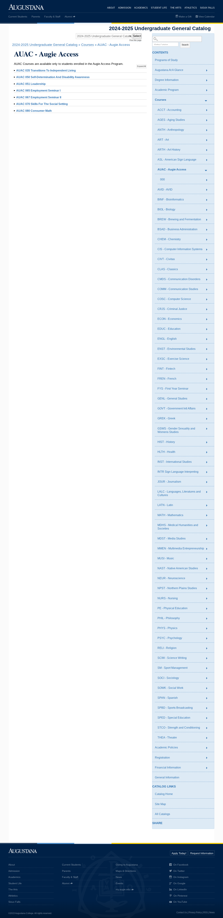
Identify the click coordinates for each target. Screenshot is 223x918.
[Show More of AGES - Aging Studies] (208, 120)
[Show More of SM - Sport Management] (208, 668)
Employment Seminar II (38, 97)
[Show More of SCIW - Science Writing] (208, 658)
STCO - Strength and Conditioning (178, 727)
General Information (167, 777)
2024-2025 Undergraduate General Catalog (45, 45)
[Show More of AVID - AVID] (208, 190)
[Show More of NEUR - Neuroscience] (208, 578)
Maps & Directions (126, 871)
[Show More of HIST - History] (208, 442)
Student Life (159, 7)
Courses (160, 99)
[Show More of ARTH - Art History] (208, 150)
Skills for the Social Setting (42, 103)
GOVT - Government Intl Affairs (176, 408)
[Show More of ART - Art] (208, 140)
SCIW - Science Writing (172, 657)
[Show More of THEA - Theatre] (208, 738)
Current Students (17, 16)
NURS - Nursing (167, 598)
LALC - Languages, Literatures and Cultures (179, 493)
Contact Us (181, 912)
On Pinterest (180, 895)
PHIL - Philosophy (168, 618)
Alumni (68, 16)
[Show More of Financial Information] (208, 767)
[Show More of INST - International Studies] (208, 462)
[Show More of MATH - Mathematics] (208, 515)
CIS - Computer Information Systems (179, 249)
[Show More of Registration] (208, 758)
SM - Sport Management (172, 667)
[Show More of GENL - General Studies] (208, 399)
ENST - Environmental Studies (176, 348)
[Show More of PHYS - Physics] (208, 628)
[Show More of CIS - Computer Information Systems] (208, 249)
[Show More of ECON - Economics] (208, 319)
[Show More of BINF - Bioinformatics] (208, 199)
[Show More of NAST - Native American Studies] (208, 568)
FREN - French (166, 378)
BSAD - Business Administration (177, 229)
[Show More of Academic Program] (208, 90)
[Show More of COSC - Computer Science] (208, 299)
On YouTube (180, 901)
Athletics (190, 7)
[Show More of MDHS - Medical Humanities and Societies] (208, 525)
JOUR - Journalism (169, 481)
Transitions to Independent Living (46, 70)
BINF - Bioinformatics (170, 199)
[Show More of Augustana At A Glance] (208, 70)
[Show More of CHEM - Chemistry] (208, 239)
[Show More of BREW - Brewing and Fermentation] (208, 219)
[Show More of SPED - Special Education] (208, 718)
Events (119, 883)
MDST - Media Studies (171, 538)
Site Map (160, 804)
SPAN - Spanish (167, 697)
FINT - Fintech (166, 368)
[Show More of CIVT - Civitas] (208, 259)
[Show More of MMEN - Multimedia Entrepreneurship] (208, 548)
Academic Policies (166, 747)
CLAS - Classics (167, 269)
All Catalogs (162, 814)
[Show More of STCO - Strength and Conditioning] (208, 728)
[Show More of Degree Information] (208, 80)
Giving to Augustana (127, 864)
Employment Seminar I (38, 90)
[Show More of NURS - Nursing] (208, 598)
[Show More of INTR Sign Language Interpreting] (208, 472)
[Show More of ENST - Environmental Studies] (208, 349)
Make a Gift (185, 16)
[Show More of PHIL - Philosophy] (208, 618)
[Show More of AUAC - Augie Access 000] (206, 170)
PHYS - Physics (167, 628)
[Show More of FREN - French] (208, 379)
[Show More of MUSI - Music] (208, 558)
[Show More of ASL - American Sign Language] (208, 160)
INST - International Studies (174, 461)
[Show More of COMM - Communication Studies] (208, 289)
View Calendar (207, 16)
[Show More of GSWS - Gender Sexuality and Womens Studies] (208, 428)
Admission (124, 7)
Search (185, 45)
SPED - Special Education (173, 717)
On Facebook (180, 864)
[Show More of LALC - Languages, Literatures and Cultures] (208, 492)
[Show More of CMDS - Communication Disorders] (208, 279)
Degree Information (167, 79)
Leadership (31, 83)
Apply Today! (179, 853)
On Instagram (181, 877)
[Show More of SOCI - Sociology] (208, 678)
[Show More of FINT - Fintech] (208, 369)
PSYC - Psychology (169, 638)
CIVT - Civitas (166, 259)
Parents (36, 16)
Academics (141, 7)
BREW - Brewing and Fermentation (179, 219)
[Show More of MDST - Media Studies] (208, 538)
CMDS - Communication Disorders (178, 279)
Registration (162, 757)
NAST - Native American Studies (177, 568)
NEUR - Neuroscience (171, 578)
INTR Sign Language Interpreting (177, 471)
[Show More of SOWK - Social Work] (208, 688)
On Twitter (179, 871)
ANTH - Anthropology (170, 129)
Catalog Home (164, 794)
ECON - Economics (169, 318)
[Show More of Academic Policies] (208, 748)
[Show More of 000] (208, 180)
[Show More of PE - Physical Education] (208, 608)
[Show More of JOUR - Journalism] (208, 482)
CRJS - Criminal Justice (172, 308)
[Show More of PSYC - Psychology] (208, 638)
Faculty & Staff (52, 16)
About (111, 7)
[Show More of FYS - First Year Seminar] (208, 389)
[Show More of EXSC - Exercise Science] (208, 359)
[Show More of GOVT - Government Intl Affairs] (208, 409)
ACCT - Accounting (169, 109)
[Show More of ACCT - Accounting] (208, 110)
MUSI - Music (165, 558)
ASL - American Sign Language (176, 159)
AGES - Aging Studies (171, 119)
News (119, 877)
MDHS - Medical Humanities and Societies (177, 527)
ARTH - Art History (168, 149)
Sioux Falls (207, 7)
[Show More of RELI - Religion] (208, 648)
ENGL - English (167, 338)
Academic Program (167, 89)
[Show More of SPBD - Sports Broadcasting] (208, 708)
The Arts (175, 7)
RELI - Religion (166, 647)
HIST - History (166, 441)
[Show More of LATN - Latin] (208, 505)
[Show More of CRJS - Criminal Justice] (208, 309)
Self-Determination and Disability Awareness (53, 77)
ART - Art (163, 139)
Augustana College (26, 7)
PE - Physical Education (172, 608)
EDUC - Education (168, 328)
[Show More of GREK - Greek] (208, 419)
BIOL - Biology (166, 209)
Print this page (135, 40)
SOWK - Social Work (170, 687)
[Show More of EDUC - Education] (208, 329)
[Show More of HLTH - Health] (208, 452)
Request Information (201, 853)
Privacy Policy (195, 912)
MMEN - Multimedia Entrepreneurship (180, 548)
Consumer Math (34, 110)
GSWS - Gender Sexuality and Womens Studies (176, 430)
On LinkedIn (180, 889)
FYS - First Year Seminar (172, 388)
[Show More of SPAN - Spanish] (208, 698)
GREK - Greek (166, 418)
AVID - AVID (164, 189)
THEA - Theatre (167, 737)
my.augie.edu (123, 889)
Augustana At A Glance (169, 69)
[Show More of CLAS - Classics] (208, 269)
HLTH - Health (166, 451)
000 (162, 179)
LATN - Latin (165, 505)
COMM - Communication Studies (177, 289)
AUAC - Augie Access (171, 169)
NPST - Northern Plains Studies (177, 588)
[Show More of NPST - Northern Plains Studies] (208, 588)
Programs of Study (166, 60)
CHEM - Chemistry (169, 239)
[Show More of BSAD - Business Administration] (208, 229)
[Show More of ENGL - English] (208, 339)
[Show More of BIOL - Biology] (208, 209)
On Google (179, 883)
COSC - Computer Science (174, 299)
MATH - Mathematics (170, 515)
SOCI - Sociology (168, 677)
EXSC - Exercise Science (173, 358)
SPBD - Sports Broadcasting (175, 707)
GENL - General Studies (172, 398)
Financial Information (168, 767)
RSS (205, 912)
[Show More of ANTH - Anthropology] (208, 130)
